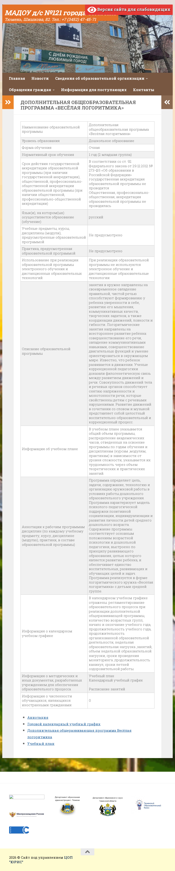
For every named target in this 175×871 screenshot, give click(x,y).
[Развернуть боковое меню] (8, 102)
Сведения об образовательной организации (99, 78)
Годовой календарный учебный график (63, 724)
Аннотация (37, 717)
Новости (40, 78)
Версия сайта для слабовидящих (133, 9)
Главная (17, 78)
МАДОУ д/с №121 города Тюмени (60, 12)
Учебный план (40, 743)
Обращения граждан (30, 89)
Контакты (143, 89)
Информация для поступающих (94, 89)
